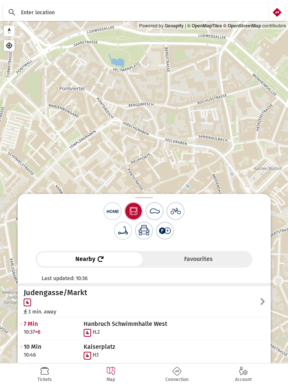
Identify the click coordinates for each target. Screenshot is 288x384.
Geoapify (174, 25)
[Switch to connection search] (277, 12)
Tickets (45, 379)
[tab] (44, 374)
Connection (177, 379)
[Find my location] (9, 45)
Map (110, 379)
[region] (144, 192)
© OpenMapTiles (204, 25)
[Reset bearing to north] (9, 31)
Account (243, 379)
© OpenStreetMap (242, 25)
